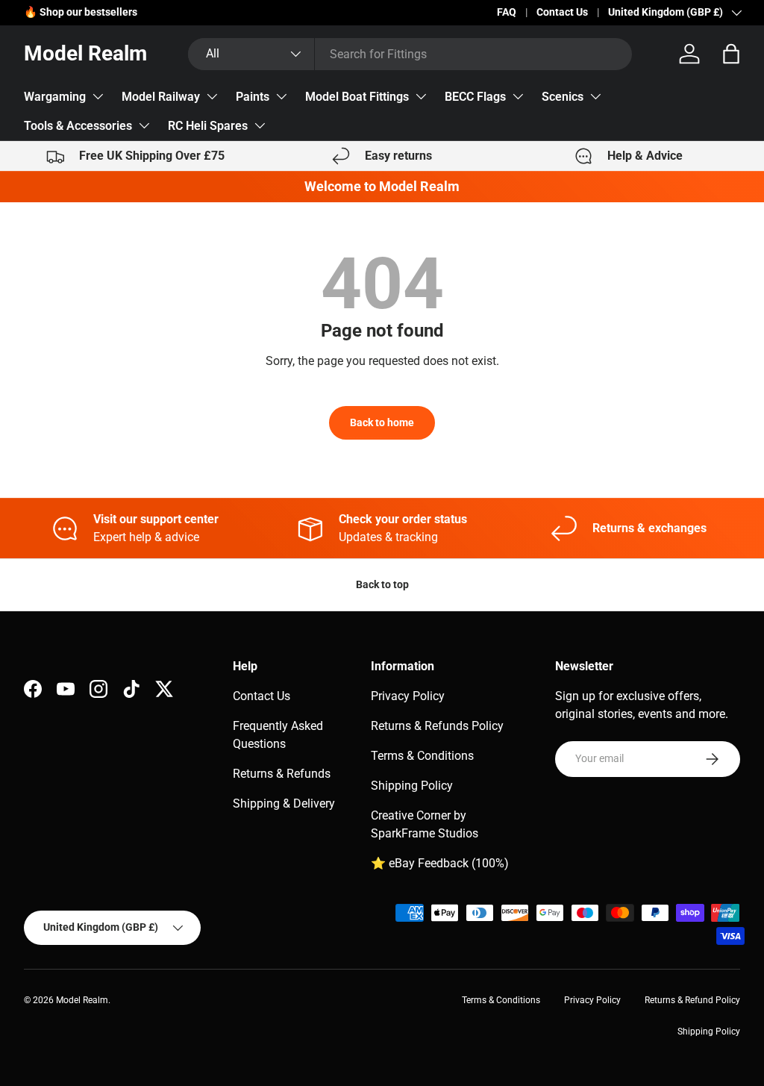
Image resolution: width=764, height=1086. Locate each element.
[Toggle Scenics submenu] (595, 96)
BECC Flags (475, 97)
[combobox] (409, 54)
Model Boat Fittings (357, 97)
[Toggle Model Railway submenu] (212, 96)
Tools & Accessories (78, 126)
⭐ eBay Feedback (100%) (440, 863)
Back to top (382, 584)
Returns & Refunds (282, 774)
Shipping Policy (412, 785)
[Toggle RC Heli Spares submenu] (260, 125)
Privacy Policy (408, 696)
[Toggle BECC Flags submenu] (518, 96)
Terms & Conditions (422, 756)
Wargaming (55, 97)
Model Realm (82, 1000)
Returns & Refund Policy (692, 1000)
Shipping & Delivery (284, 803)
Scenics (562, 97)
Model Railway (161, 97)
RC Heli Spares (208, 126)
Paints (252, 97)
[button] (731, 53)
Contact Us (562, 12)
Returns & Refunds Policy (437, 726)
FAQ (506, 12)
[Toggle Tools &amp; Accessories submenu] (144, 125)
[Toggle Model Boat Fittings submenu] (421, 96)
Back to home (382, 422)
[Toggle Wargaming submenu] (98, 96)
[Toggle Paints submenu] (281, 96)
